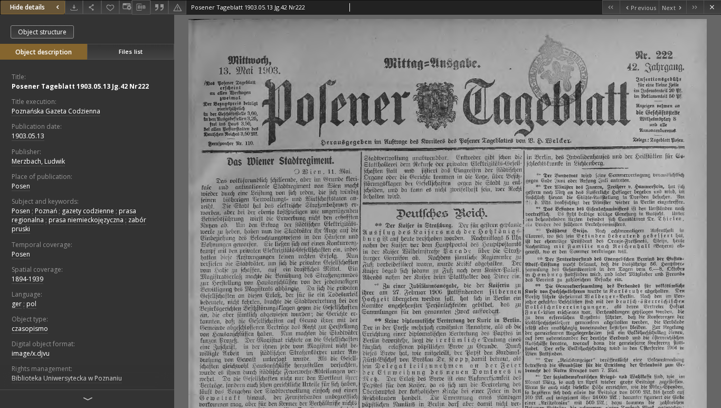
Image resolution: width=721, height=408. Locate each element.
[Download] (74, 7)
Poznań (46, 210)
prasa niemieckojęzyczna (86, 219)
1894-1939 (27, 278)
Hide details (27, 7)
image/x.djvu (31, 353)
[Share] (92, 7)
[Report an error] (177, 7)
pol (31, 303)
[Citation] (159, 7)
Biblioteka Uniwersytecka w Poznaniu (67, 378)
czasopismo (30, 328)
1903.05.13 (28, 135)
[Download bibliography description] (141, 7)
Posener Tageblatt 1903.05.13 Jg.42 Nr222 (80, 86)
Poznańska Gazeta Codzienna (56, 111)
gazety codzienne (88, 210)
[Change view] (125, 7)
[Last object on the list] (695, 7)
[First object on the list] (611, 7)
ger (17, 303)
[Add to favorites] (110, 7)
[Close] (712, 7)
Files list (131, 51)
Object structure (42, 31)
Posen (21, 186)
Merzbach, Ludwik (38, 161)
